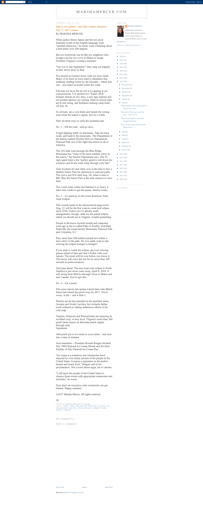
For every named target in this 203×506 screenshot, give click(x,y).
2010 (122, 175)
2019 (122, 74)
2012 (122, 168)
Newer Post (60, 487)
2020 (122, 70)
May (124, 135)
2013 (122, 164)
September (126, 95)
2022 (122, 63)
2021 (122, 67)
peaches (73, 408)
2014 (122, 161)
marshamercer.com (101, 11)
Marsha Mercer (135, 26)
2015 (122, 157)
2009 (122, 179)
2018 (122, 78)
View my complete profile (129, 45)
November (126, 88)
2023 (122, 60)
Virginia (67, 410)
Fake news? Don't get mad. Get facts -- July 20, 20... (132, 113)
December (126, 84)
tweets (59, 410)
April (124, 139)
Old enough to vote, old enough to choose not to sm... (134, 107)
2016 (122, 154)
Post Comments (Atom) (74, 492)
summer (96, 408)
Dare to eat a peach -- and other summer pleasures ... (132, 119)
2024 (122, 56)
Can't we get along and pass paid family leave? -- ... (133, 125)
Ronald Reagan (85, 408)
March (124, 142)
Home (84, 487)
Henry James (69, 406)
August (125, 99)
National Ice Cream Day (86, 406)
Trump (103, 408)
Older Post (109, 487)
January (125, 149)
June (124, 131)
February (125, 146)
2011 (122, 172)
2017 (122, 81)
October (125, 92)
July (123, 102)
